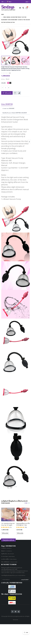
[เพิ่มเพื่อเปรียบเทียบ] (19, 93)
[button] (24, 503)
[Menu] (20, 8)
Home (2, 14)
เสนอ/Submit (25, 579)
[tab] (7, 104)
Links (27, 1)
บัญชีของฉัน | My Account (7, 553)
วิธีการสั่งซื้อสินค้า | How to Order (9, 562)
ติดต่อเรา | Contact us (6, 551)
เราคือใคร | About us (6, 548)
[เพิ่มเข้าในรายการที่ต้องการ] (15, 93)
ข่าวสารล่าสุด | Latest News (8, 556)
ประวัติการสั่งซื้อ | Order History (9, 559)
